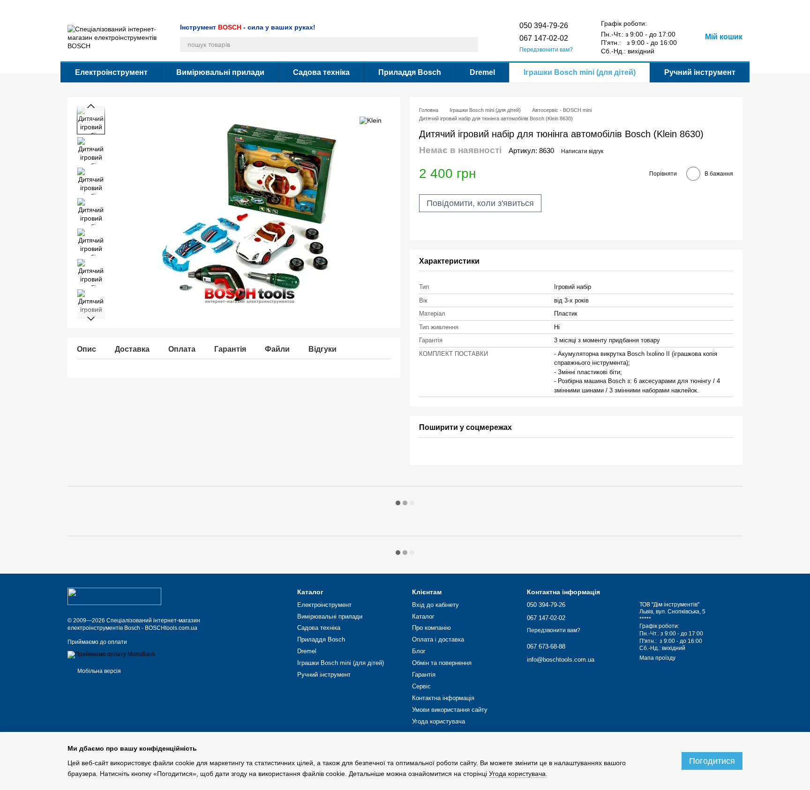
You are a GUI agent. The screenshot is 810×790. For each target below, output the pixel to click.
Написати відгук (582, 151)
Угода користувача (507, 7)
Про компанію (114, 7)
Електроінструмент (111, 72)
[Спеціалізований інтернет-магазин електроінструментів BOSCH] (114, 596)
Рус (559, 7)
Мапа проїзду (657, 658)
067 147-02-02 (543, 38)
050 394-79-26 (543, 26)
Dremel (482, 72)
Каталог (78, 7)
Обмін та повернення (244, 7)
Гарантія (292, 7)
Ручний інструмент (699, 72)
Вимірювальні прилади (220, 72)
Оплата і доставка (165, 7)
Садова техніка (321, 72)
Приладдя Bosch (409, 72)
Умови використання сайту (440, 7)
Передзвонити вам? (546, 49)
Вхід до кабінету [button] (435, 604)
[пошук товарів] (470, 44)
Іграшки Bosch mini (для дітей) (580, 72)
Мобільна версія (98, 671)
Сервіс (321, 7)
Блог (202, 7)
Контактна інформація (367, 7)
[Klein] (370, 120)
